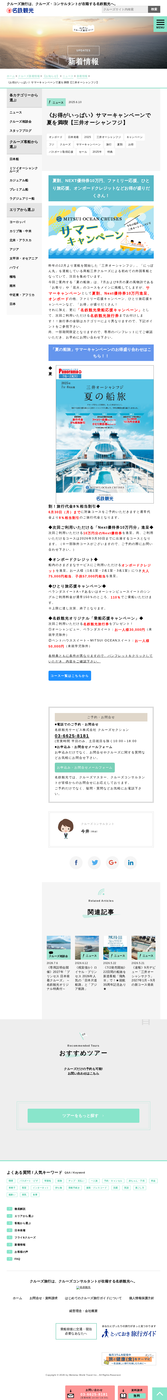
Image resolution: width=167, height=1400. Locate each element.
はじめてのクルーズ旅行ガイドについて (93, 1298)
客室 (24, 1188)
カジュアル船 (19, 180)
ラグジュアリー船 (22, 198)
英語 (126, 1188)
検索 (154, 9)
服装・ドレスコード (96, 1188)
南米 (13, 285)
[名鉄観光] (20, 10)
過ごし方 (139, 1188)
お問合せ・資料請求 (44, 1298)
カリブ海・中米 (21, 231)
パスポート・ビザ (29, 1181)
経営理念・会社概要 (83, 1311)
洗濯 (115, 1188)
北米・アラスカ (21, 240)
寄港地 (47, 1181)
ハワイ (14, 267)
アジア (14, 249)
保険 (59, 1181)
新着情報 (82, 76)
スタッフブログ (21, 130)
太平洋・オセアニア (24, 258)
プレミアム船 (19, 189)
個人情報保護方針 (141, 1298)
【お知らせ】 (51, 76)
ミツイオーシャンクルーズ (24, 169)
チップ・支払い (76, 1181)
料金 (153, 1181)
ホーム (11, 76)
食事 (35, 1194)
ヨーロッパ (17, 222)
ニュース (68, 76)
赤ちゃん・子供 (137, 1181)
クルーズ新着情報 (29, 76)
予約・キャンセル (113, 1181)
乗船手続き (74, 1188)
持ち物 (58, 1188)
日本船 (14, 159)
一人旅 (94, 1181)
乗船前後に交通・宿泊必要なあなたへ (76, 1331)
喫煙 (11, 1181)
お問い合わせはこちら (83, 1073)
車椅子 (12, 1188)
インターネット (41, 1188)
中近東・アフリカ (22, 295)
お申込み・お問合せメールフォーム (85, 767)
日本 (13, 304)
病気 (24, 1194)
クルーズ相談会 (21, 121)
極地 (13, 276)
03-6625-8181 (72, 735)
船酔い (12, 1194)
